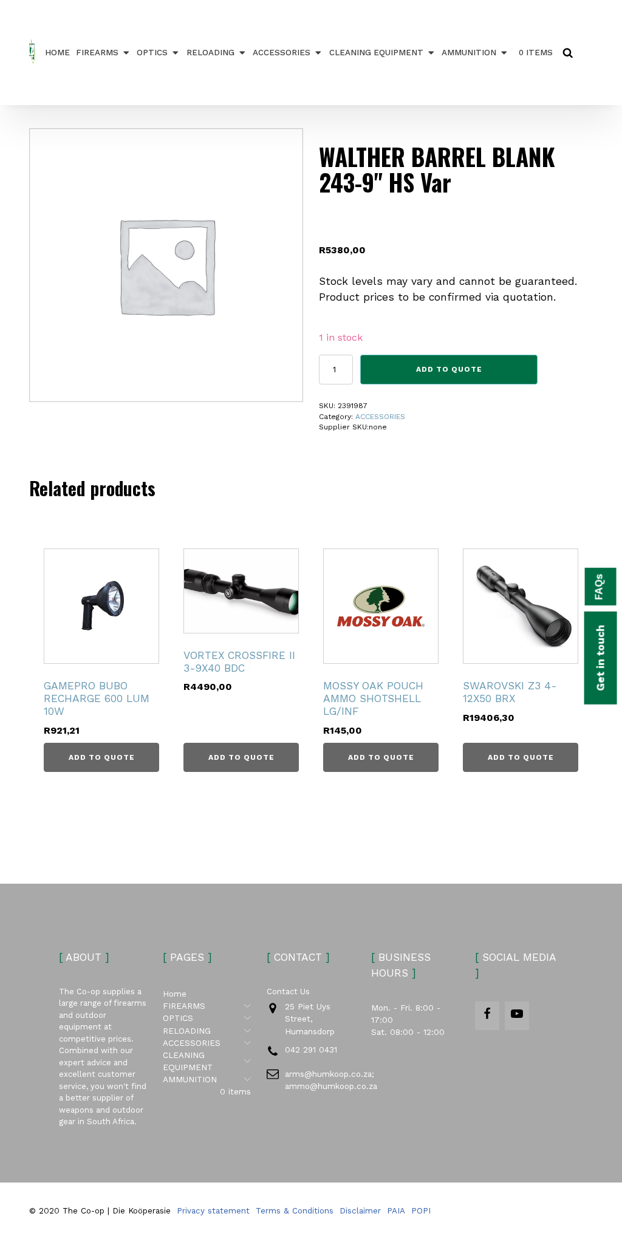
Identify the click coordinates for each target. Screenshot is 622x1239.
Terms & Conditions (294, 1210)
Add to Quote (449, 369)
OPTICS (152, 52)
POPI (421, 1210)
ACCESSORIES (281, 52)
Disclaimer (360, 1210)
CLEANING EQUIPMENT (376, 52)
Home (57, 52)
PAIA (396, 1210)
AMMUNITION (469, 52)
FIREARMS (97, 52)
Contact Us (288, 991)
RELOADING (210, 52)
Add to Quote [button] (102, 757)
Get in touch (600, 658)
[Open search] (567, 52)
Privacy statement (213, 1210)
